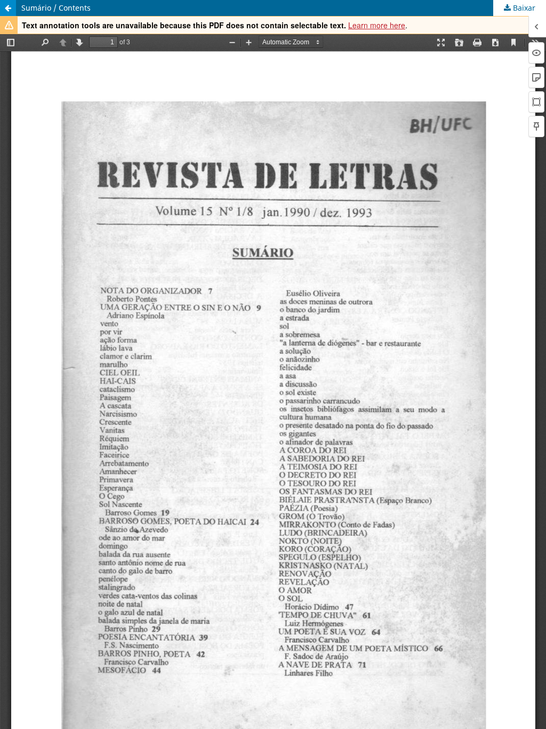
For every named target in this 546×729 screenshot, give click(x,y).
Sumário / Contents (56, 8)
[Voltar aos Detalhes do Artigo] (8, 8)
